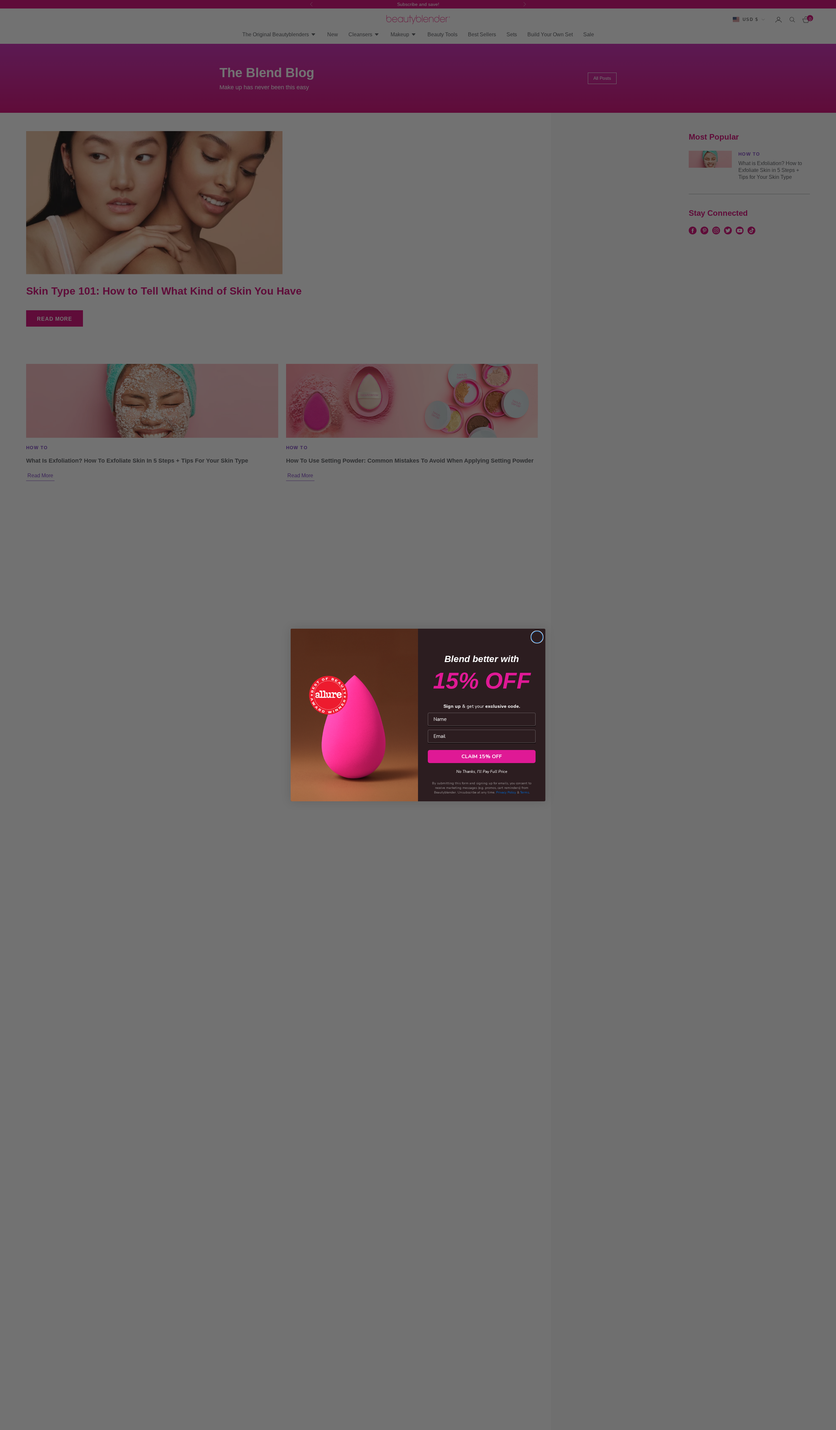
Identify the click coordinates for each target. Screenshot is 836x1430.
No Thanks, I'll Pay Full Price (481, 770)
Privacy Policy (506, 792)
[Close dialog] (537, 637)
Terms (524, 792)
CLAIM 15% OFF (481, 756)
